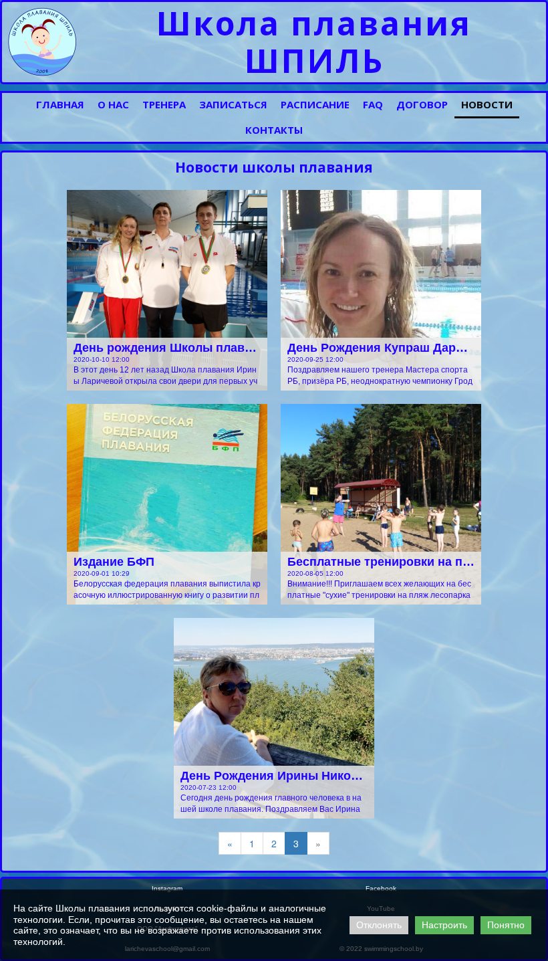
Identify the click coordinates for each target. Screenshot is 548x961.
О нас (113, 104)
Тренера (164, 104)
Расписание (315, 104)
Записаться (233, 104)
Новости (487, 104)
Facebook (381, 888)
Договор (422, 104)
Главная (60, 104)
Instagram (167, 888)
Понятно (506, 925)
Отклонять (379, 925)
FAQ (373, 104)
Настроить (444, 925)
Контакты (274, 129)
